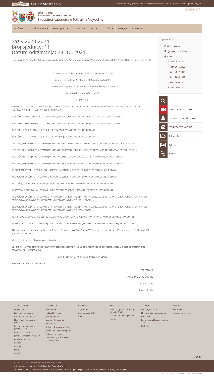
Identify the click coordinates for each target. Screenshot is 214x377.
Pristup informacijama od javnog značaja (25, 327)
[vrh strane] (200, 356)
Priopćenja (177, 309)
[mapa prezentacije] (197, 9)
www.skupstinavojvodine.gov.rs (71, 369)
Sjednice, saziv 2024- (177, 51)
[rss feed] (200, 9)
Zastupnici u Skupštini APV (182, 118)
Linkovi (172, 153)
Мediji (121, 28)
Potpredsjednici (53, 316)
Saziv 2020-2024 (177, 61)
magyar (150, 3)
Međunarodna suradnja (24, 316)
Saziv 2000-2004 (177, 87)
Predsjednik (51, 309)
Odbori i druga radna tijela (57, 327)
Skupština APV (37, 28)
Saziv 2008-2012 (177, 77)
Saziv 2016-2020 (177, 66)
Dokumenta (146, 316)
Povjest (17, 342)
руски (190, 3)
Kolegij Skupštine (53, 313)
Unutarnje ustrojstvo (150, 309)
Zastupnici (50, 323)
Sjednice (79, 28)
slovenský (159, 3)
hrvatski (169, 3)
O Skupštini (19, 309)
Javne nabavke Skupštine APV (27, 335)
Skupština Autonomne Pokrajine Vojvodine (70, 17)
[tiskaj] (193, 9)
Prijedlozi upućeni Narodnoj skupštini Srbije (122, 310)
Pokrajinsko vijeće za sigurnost (59, 330)
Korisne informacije (22, 339)
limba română (180, 3)
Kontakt (137, 28)
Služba (106, 28)
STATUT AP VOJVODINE (180, 127)
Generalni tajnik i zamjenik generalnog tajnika (57, 338)
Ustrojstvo (60, 28)
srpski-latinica (139, 3)
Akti (93, 28)
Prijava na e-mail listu (182, 313)
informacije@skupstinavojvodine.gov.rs (110, 369)
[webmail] (190, 9)
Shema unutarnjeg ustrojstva (153, 313)
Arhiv (169, 56)
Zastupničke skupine (55, 320)
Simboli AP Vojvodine (23, 313)
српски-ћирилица (124, 3)
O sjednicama (174, 46)
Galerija (173, 144)
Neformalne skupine (55, 334)
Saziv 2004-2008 (177, 82)
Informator (174, 135)
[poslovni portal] (186, 9)
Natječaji (18, 353)
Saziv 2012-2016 (177, 71)
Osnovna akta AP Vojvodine (122, 315)
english (198, 3)
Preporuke (114, 319)
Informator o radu (22, 332)
